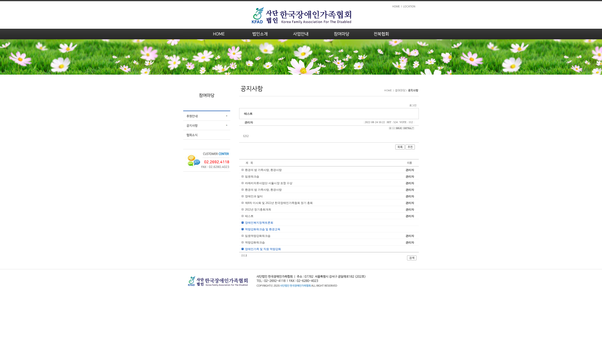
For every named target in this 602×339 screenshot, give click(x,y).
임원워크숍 (252, 176)
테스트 (249, 216)
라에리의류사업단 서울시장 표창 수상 (268, 183)
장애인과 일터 (254, 196)
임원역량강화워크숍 (257, 236)
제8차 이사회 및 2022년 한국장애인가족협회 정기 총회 (279, 203)
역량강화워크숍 (255, 242)
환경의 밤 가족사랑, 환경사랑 (263, 170)
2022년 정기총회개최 (258, 209)
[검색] (411, 259)
